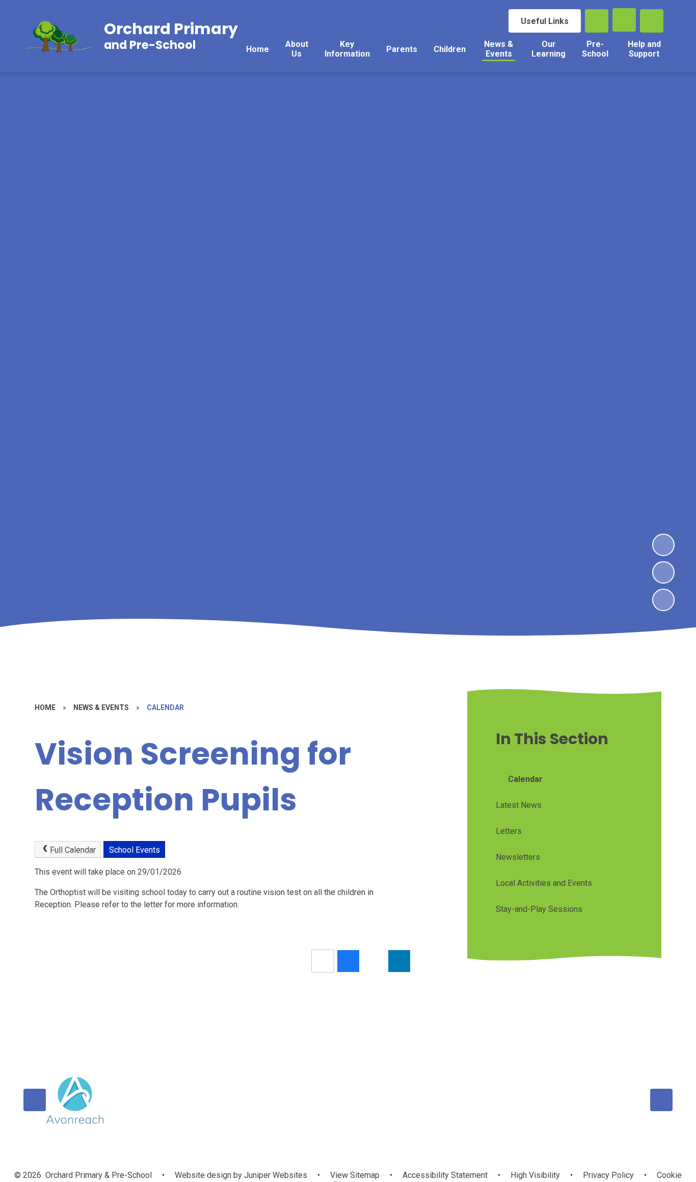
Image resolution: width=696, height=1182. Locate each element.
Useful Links (545, 21)
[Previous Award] (34, 1100)
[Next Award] (661, 1100)
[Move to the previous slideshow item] (663, 572)
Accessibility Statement (445, 1175)
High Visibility (535, 1175)
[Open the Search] (596, 21)
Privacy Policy (608, 1175)
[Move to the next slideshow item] (663, 545)
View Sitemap (355, 1175)
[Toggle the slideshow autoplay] (663, 600)
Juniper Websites (274, 1175)
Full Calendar (73, 850)
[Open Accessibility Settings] (651, 21)
